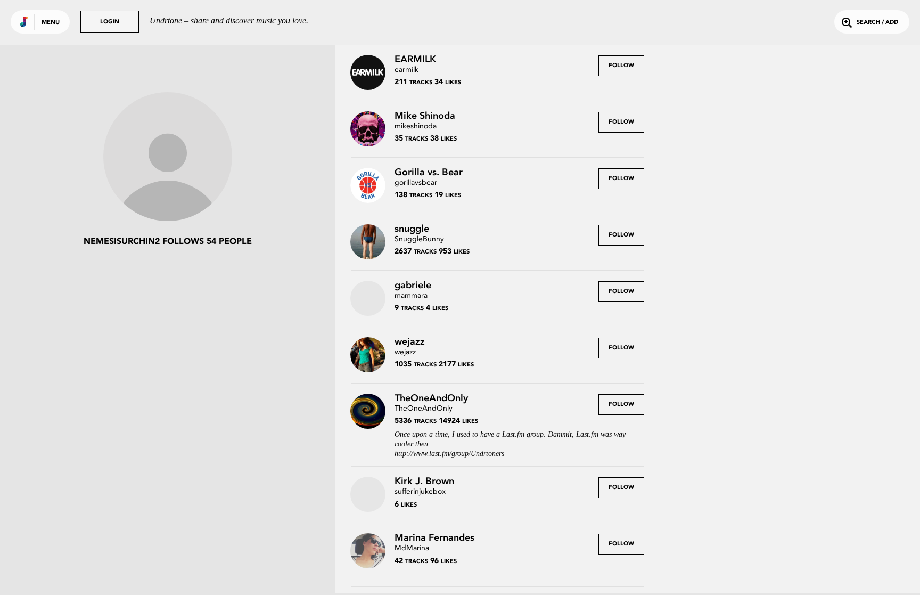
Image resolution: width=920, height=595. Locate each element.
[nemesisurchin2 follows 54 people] (167, 157)
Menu (51, 23)
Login (109, 22)
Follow (621, 66)
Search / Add (877, 23)
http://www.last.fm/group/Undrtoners (449, 454)
